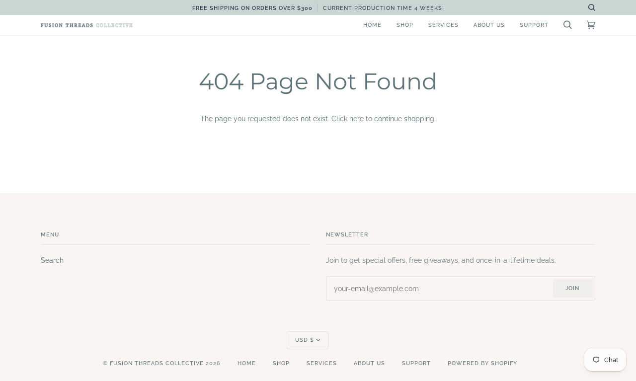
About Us (369, 363)
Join (572, 288)
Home (247, 363)
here (356, 119)
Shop (281, 363)
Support (416, 363)
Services (322, 363)
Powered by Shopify (482, 363)
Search (52, 260)
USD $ (304, 340)
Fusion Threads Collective (157, 363)
